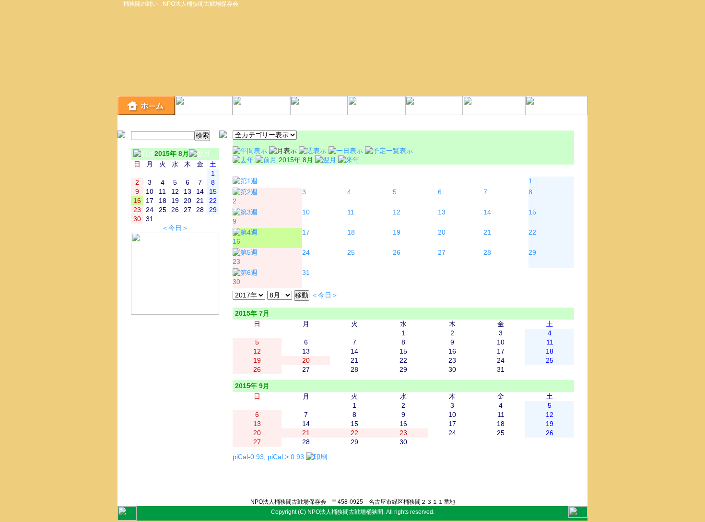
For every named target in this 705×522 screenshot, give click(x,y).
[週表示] (314, 150)
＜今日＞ (175, 228)
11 (350, 212)
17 (306, 232)
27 (442, 252)
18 (351, 232)
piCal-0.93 (248, 457)
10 (306, 212)
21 (487, 232)
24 (306, 252)
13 (442, 212)
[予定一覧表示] (389, 150)
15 (532, 212)
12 (396, 212)
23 (236, 261)
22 (532, 232)
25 (351, 252)
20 (442, 232)
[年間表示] (251, 150)
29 (532, 252)
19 (396, 232)
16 (236, 241)
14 (487, 212)
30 (236, 281)
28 (487, 252)
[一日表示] (347, 150)
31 (306, 272)
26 (396, 252)
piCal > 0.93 (286, 457)
